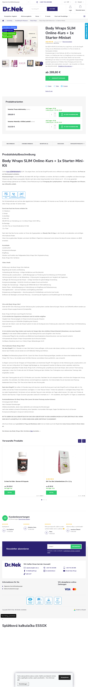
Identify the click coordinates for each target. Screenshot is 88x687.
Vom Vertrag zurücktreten (8, 616)
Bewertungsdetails (67, 41)
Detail (10, 492)
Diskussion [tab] (60, 143)
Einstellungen (23, 684)
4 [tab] (46, 499)
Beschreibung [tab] (11, 143)
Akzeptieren (65, 677)
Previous (79, 441)
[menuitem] (10, 16)
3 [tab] (44, 499)
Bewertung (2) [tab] (44, 143)
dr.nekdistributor (50, 571)
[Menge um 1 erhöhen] (55, 113)
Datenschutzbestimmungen (11, 589)
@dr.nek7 (28, 574)
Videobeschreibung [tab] (27, 143)
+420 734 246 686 (51, 568)
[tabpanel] (23, 471)
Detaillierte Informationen (65, 66)
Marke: (49, 91)
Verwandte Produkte (76, 143)
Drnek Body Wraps (71, 571)
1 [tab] (41, 499)
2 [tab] (43, 499)
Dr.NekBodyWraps (31, 571)
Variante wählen (58, 78)
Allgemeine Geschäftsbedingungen (11, 2)
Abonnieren (76, 546)
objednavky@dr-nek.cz (32, 568)
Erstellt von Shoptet (81, 610)
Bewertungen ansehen (24, 519)
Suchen (52, 9)
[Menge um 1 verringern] (55, 116)
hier (31, 431)
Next (84, 441)
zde (18, 680)
